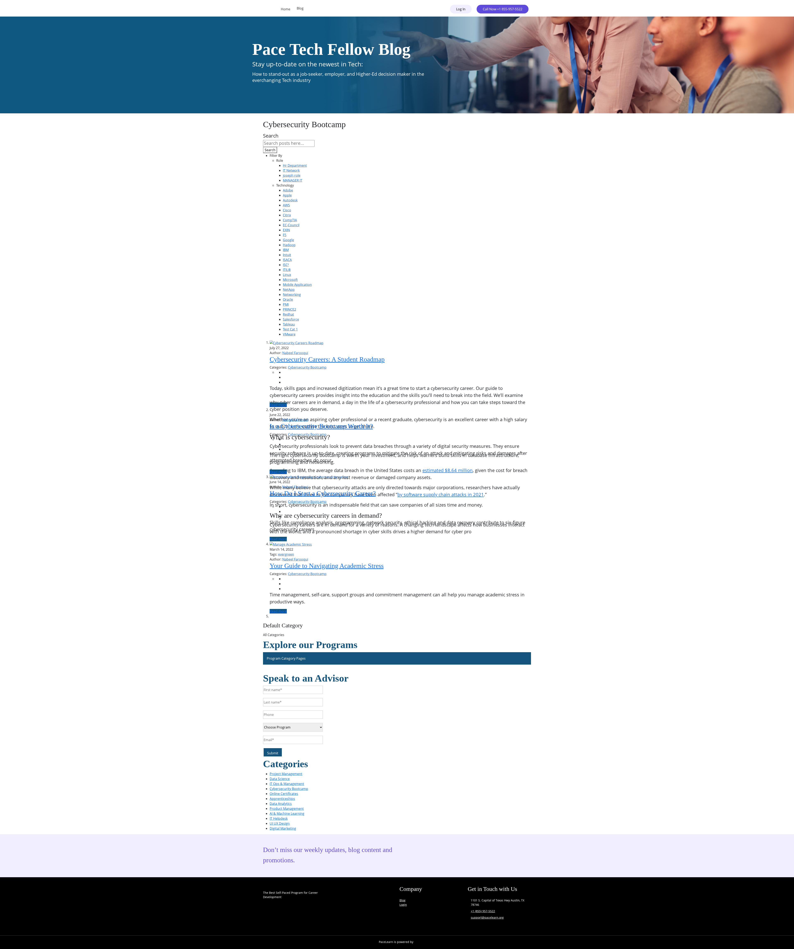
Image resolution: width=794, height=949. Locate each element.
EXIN (286, 230)
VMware (289, 334)
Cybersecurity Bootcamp (307, 367)
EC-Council (291, 225)
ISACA (287, 260)
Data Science (280, 778)
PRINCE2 (289, 309)
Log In (460, 9)
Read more (278, 405)
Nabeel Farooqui (295, 353)
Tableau (289, 324)
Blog (300, 8)
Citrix (287, 215)
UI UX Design (280, 823)
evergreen (286, 554)
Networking (292, 294)
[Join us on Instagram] (288, 921)
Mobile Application (297, 284)
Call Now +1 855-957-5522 (502, 9)
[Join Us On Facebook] (267, 921)
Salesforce (291, 319)
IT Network (291, 170)
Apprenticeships (282, 798)
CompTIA (290, 220)
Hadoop (289, 245)
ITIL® (287, 269)
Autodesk (290, 200)
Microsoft (290, 279)
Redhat (288, 314)
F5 (284, 235)
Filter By (276, 155)
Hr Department (295, 165)
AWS (286, 205)
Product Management (287, 808)
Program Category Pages (286, 658)
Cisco (287, 210)
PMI (286, 304)
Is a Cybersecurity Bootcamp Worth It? (321, 426)
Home (285, 9)
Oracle (288, 299)
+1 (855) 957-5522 (483, 911)
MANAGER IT (292, 180)
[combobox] (288, 143)
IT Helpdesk (279, 818)
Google (288, 240)
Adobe (288, 190)
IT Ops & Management (287, 783)
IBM (286, 250)
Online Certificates (284, 793)
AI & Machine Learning (287, 813)
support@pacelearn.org (487, 917)
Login (403, 905)
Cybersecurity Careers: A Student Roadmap (327, 359)
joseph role (291, 175)
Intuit (287, 255)
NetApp (289, 289)
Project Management (286, 774)
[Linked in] (309, 921)
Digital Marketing (283, 828)
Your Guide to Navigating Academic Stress (327, 565)
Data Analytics (281, 803)
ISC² (286, 264)
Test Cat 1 (290, 329)
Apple (287, 195)
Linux (287, 274)
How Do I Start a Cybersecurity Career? (323, 493)
